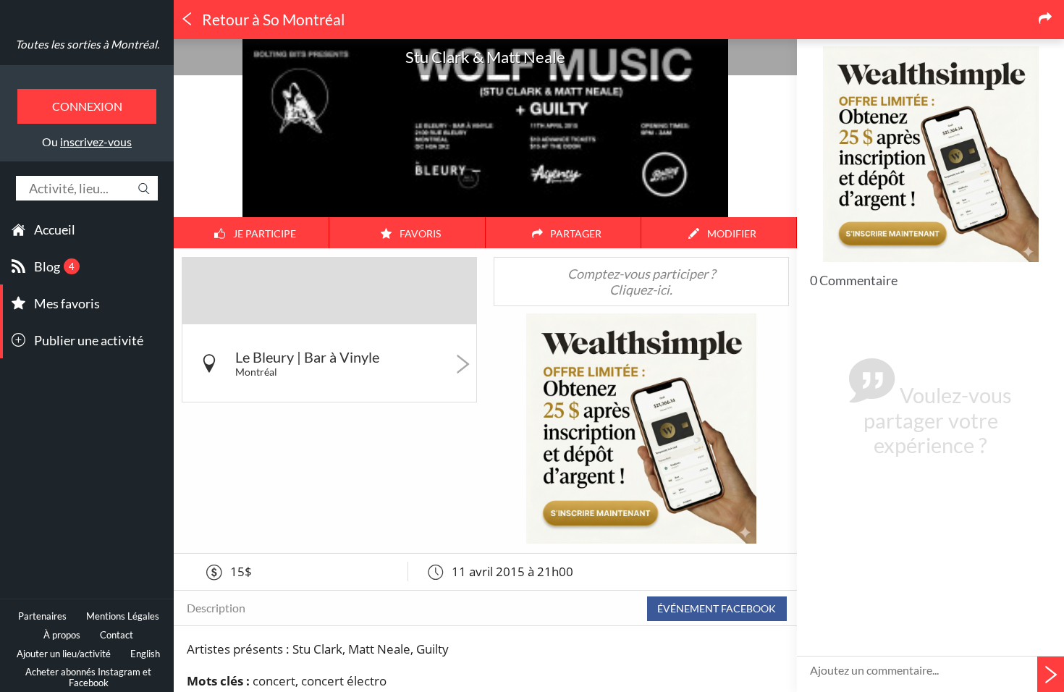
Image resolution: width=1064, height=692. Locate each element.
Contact (116, 635)
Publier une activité (88, 340)
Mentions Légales (122, 616)
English (145, 654)
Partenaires (42, 616)
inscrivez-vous (96, 141)
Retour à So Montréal (272, 19)
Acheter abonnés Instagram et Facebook (88, 677)
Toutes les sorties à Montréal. (87, 44)
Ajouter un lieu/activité (64, 654)
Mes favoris (67, 303)
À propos (61, 635)
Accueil (54, 229)
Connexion (87, 106)
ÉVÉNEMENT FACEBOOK (716, 608)
